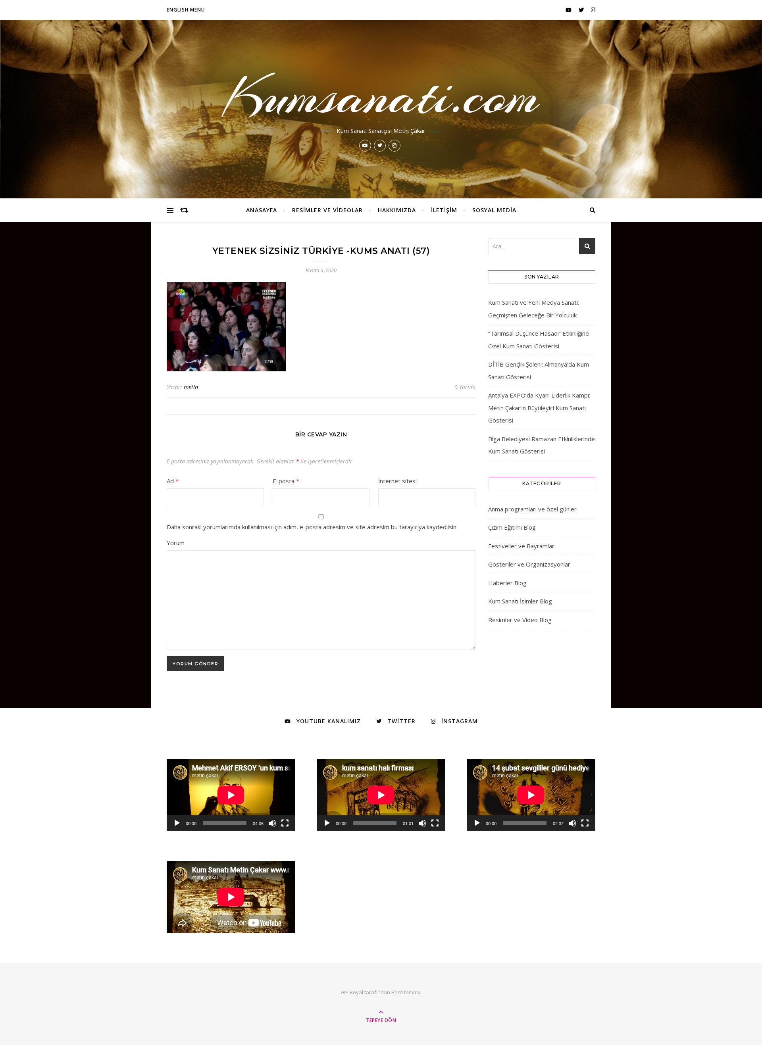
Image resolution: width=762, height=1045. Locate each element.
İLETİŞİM (444, 210)
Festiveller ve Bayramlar (521, 546)
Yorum (176, 543)
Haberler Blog (507, 583)
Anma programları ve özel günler (532, 509)
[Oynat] (177, 823)
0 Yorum (464, 387)
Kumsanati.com (381, 96)
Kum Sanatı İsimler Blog (520, 601)
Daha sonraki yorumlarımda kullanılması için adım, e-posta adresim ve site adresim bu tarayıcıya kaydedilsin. (312, 527)
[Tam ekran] (285, 823)
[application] (231, 795)
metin (191, 387)
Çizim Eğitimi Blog (512, 527)
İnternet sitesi (397, 481)
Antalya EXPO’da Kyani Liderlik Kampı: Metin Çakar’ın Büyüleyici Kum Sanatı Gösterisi (539, 407)
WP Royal (352, 992)
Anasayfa (261, 210)
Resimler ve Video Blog (520, 620)
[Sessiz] (272, 823)
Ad (173, 481)
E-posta (286, 481)
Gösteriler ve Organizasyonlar (529, 564)
